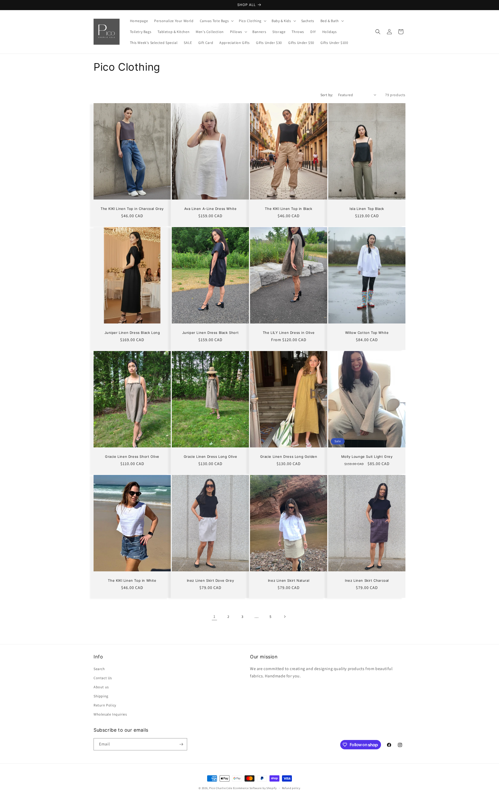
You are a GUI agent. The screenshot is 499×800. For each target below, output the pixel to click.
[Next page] (284, 616)
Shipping (101, 696)
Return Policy (105, 705)
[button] (216, 20)
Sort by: (326, 94)
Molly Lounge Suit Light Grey (367, 456)
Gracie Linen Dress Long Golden (288, 456)
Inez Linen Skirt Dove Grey (210, 580)
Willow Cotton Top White (367, 332)
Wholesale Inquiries (110, 714)
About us (101, 687)
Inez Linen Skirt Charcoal (367, 580)
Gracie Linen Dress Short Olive (132, 456)
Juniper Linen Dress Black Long (132, 332)
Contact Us (103, 678)
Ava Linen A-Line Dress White (210, 209)
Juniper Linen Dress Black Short (210, 332)
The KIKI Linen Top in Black (288, 209)
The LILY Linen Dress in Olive (288, 332)
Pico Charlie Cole (220, 788)
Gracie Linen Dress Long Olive (210, 456)
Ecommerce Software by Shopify (255, 788)
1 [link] (214, 616)
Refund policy (291, 788)
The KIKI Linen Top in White (132, 580)
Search (99, 668)
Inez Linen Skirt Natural (288, 580)
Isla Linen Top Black (367, 209)
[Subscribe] (181, 744)
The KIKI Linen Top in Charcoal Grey (132, 209)
